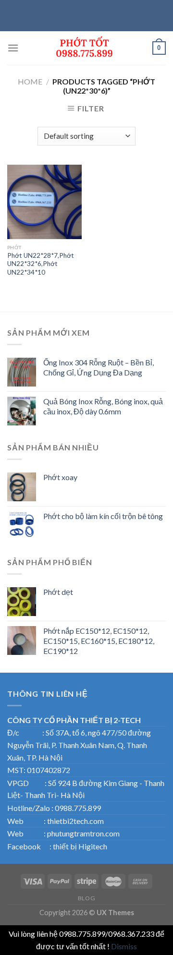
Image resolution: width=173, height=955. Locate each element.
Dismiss (124, 946)
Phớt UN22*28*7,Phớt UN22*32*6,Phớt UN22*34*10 (40, 264)
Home (30, 81)
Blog (86, 898)
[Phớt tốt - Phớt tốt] (85, 48)
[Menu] (13, 48)
